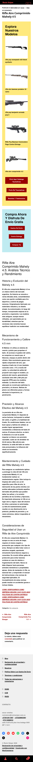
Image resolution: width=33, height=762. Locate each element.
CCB (6, 693)
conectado (8, 639)
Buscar (16, 758)
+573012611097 (7, 717)
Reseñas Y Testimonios (16, 198)
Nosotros (8, 668)
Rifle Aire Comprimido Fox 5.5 (25, 616)
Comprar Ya (16, 245)
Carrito (25, 757)
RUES (7, 696)
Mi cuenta (5, 758)
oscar (22, 8)
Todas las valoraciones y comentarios (14, 680)
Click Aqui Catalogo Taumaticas (16, 180)
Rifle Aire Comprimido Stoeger (6, 617)
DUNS (7, 689)
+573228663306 (20, 717)
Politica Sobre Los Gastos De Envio (18, 672)
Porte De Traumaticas (16, 190)
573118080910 (8, 720)
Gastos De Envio (16, 228)
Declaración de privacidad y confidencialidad (15, 663)
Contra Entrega (16, 236)
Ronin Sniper (8, 2)
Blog (6, 658)
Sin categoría (13, 608)
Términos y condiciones (13, 675)
